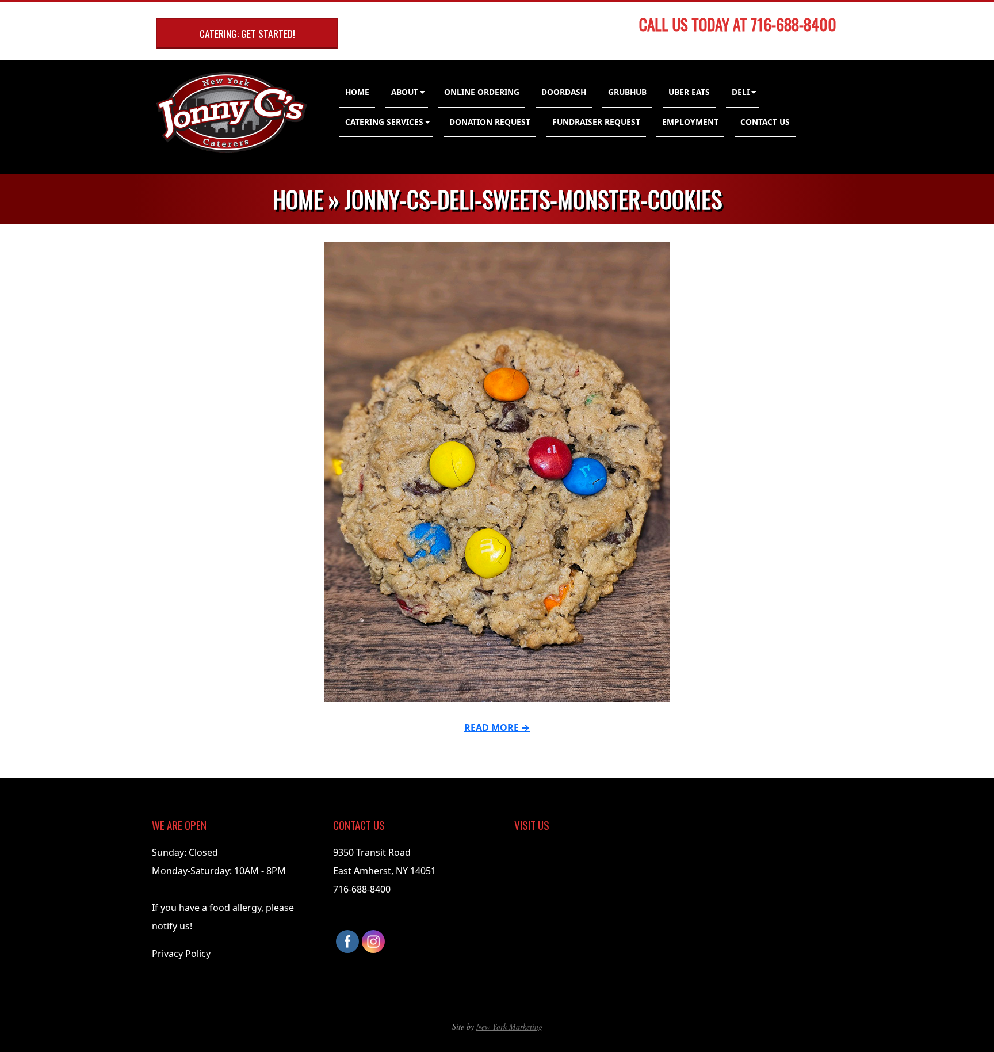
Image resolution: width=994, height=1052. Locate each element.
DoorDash (563, 91)
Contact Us (765, 121)
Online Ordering (481, 91)
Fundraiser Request (596, 121)
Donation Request (489, 121)
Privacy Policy (181, 953)
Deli (741, 91)
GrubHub (627, 91)
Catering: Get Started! (247, 33)
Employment (690, 121)
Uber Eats (689, 91)
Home (357, 91)
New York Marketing (509, 1026)
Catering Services (384, 121)
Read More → (497, 727)
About (404, 91)
